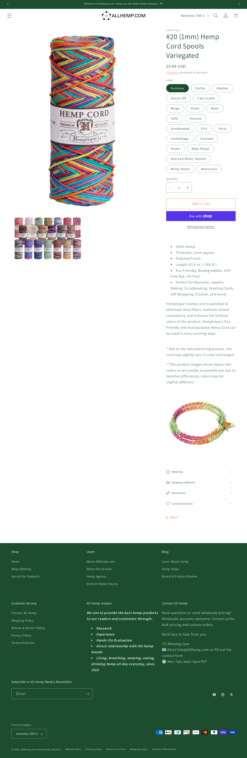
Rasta (195, 108)
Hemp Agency (96, 576)
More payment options (201, 226)
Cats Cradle (206, 98)
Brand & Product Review (179, 576)
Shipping (172, 72)
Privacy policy (94, 749)
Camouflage (180, 139)
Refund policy (73, 749)
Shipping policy (139, 749)
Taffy (174, 118)
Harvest (195, 118)
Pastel (175, 149)
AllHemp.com (29, 749)
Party (223, 128)
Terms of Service (23, 643)
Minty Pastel (180, 169)
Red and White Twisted (188, 159)
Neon (215, 108)
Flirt (204, 128)
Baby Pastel (201, 149)
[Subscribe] (88, 694)
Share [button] (174, 517)
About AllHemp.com (101, 561)
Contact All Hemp (24, 613)
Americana (209, 169)
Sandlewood (180, 128)
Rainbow (177, 88)
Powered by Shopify (49, 749)
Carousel (207, 139)
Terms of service (115, 749)
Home (15, 561)
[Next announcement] (239, 4)
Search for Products (25, 576)
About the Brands (99, 569)
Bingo (175, 108)
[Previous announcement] (8, 4)
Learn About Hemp (175, 561)
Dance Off (178, 98)
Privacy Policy (21, 635)
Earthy (200, 88)
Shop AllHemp (21, 569)
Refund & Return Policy (28, 628)
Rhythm (222, 88)
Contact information (164, 749)
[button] (9, 16)
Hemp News (170, 569)
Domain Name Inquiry (102, 584)
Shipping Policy (22, 620)
